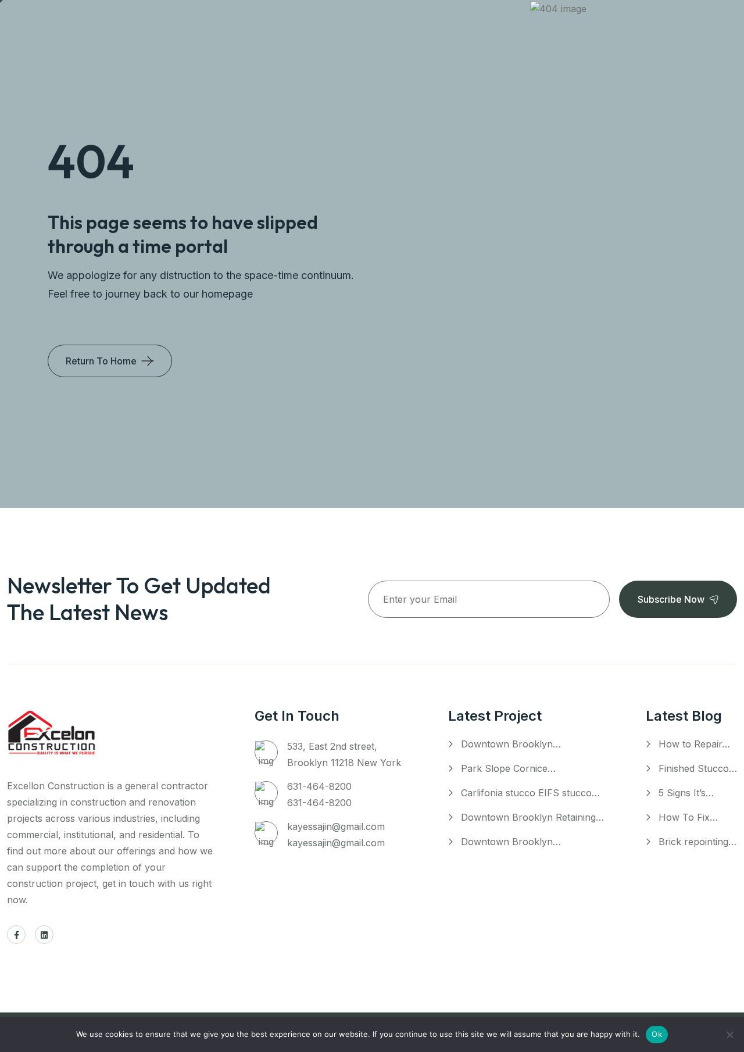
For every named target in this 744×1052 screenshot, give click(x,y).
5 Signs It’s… (686, 793)
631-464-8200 (319, 786)
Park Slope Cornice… (508, 768)
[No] (729, 1034)
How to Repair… (694, 744)
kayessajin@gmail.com (336, 826)
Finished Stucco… (698, 768)
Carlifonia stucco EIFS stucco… (530, 793)
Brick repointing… (697, 841)
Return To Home (101, 361)
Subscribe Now (671, 599)
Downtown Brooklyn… (511, 744)
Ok (657, 1034)
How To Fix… (688, 817)
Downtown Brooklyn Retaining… (532, 817)
